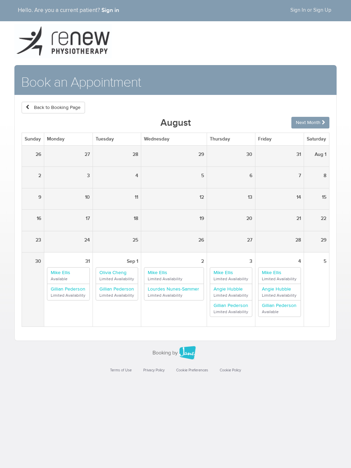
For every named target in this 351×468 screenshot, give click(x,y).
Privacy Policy (154, 370)
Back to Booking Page (57, 107)
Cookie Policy (230, 370)
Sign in (110, 10)
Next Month (309, 122)
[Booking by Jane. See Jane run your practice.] (175, 353)
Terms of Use (121, 370)
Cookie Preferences (192, 370)
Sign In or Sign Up (310, 10)
